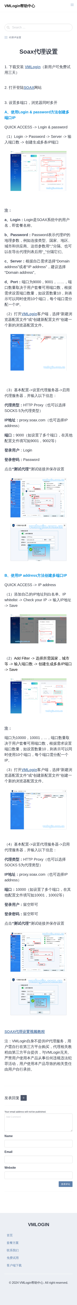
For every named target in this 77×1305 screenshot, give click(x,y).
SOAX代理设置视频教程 (24, 1032)
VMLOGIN (38, 1224)
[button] (72, 5)
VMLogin (33, 67)
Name (8, 1136)
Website (10, 1167)
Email (8, 1151)
